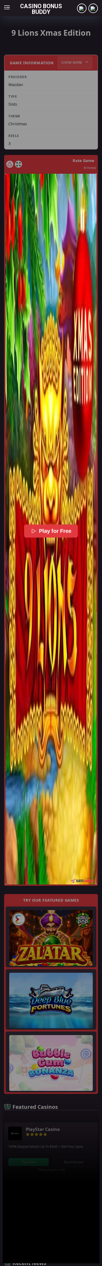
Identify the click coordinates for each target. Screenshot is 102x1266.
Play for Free (55, 531)
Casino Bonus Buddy (41, 9)
